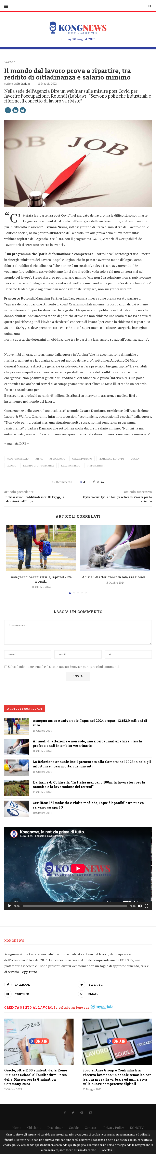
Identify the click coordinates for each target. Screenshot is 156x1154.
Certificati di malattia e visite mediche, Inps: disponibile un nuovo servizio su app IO (88, 805)
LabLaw (135, 458)
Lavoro (9, 62)
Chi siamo (34, 1127)
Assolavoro (57, 458)
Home (16, 1127)
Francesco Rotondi (111, 458)
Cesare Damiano (82, 458)
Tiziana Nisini (95, 465)
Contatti (91, 1127)
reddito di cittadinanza (38, 465)
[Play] (10, 906)
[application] (78, 868)
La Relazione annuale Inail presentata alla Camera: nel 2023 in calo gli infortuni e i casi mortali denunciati (92, 764)
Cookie (74, 1127)
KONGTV (137, 1127)
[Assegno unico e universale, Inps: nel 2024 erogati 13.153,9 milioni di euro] (41, 548)
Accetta (107, 1150)
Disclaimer (55, 1127)
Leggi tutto (28, 972)
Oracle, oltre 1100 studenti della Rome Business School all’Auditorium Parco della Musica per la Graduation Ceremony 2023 (35, 1077)
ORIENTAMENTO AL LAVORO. (28, 1007)
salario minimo (70, 465)
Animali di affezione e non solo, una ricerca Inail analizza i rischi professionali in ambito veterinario (87, 743)
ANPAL (39, 458)
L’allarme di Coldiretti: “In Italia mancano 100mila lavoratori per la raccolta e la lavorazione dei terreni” (89, 784)
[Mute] (140, 906)
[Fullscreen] (146, 906)
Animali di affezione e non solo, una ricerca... (115, 577)
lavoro (11, 465)
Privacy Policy (113, 1127)
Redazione (23, 83)
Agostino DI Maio (18, 458)
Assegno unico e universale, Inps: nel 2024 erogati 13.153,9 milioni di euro (90, 722)
